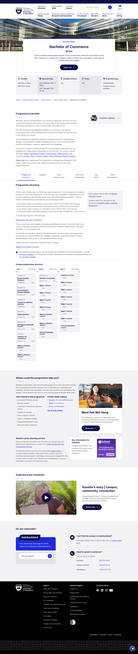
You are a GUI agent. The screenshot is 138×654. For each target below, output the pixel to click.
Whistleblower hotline (77, 614)
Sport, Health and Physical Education (62, 156)
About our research (50, 597)
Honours (26, 156)
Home (18, 100)
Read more (90, 428)
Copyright (102, 634)
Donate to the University (78, 603)
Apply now (71, 68)
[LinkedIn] (102, 590)
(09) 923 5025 (104, 560)
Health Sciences (63, 154)
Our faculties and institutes (52, 593)
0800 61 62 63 (104, 565)
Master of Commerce (56, 403)
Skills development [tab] (112, 176)
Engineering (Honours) (37, 154)
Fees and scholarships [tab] (79, 176)
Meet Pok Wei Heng (95, 412)
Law (71, 154)
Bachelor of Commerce (78, 100)
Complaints (74, 606)
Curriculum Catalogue (26, 254)
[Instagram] (106, 590)
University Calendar (28, 257)
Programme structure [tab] (26, 176)
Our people (47, 616)
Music (33, 156)
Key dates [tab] (96, 176)
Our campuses (48, 600)
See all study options (55, 410)
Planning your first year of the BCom (29, 220)
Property (39, 156)
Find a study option (60, 100)
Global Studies (51, 154)
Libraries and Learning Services (54, 604)
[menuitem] (42, 7)
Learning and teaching (51, 608)
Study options (46, 100)
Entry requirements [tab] (59, 176)
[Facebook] (98, 590)
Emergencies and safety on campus (79, 598)
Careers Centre (55, 451)
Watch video (90, 507)
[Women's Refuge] (73, 625)
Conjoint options (107, 118)
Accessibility (93, 634)
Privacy (110, 634)
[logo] (24, 11)
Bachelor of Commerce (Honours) (61, 400)
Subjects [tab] (42, 175)
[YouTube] (111, 590)
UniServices (47, 628)
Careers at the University (52, 624)
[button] (120, 7)
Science (45, 156)
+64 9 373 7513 (105, 570)
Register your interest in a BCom (27, 247)
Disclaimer (118, 634)
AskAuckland (74, 593)
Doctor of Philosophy (56, 406)
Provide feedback (76, 610)
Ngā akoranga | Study (30, 100)
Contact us (73, 589)
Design (25, 154)
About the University (50, 589)
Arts (21, 154)
